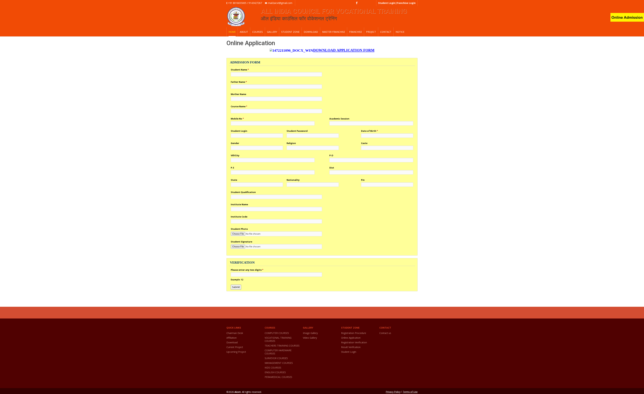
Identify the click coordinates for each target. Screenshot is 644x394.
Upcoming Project (236, 351)
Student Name (240, 69)
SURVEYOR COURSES (276, 358)
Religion (291, 143)
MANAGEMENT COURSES (279, 362)
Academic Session (339, 118)
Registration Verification (354, 342)
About (244, 31)
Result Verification (351, 347)
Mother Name (238, 94)
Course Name (239, 106)
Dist (331, 167)
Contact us (385, 333)
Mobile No (237, 118)
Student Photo (239, 228)
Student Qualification (243, 192)
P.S (232, 167)
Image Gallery (310, 333)
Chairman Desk (234, 333)
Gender (235, 143)
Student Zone (290, 31)
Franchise (355, 31)
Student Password (297, 130)
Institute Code (239, 216)
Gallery (272, 31)
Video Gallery (310, 337)
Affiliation (231, 337)
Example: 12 (237, 279)
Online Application (351, 337)
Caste (364, 143)
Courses (257, 31)
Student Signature (241, 241)
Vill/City (235, 155)
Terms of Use (410, 391)
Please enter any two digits (247, 269)
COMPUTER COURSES (277, 333)
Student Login (239, 130)
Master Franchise (333, 31)
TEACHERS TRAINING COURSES (282, 345)
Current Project (234, 347)
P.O (331, 155)
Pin (363, 179)
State (234, 179)
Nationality (293, 179)
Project (371, 31)
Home (232, 31)
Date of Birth (369, 130)
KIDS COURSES (273, 367)
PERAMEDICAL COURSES (278, 377)
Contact (385, 31)
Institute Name (239, 204)
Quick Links (233, 327)
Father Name (239, 81)
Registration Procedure (353, 333)
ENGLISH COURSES (275, 372)
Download (311, 31)
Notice (400, 31)
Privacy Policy (393, 391)
